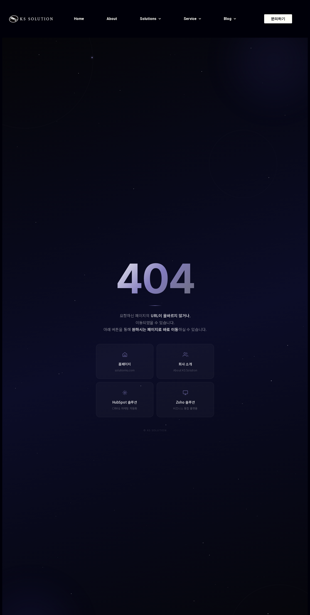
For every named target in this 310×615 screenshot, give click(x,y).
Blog (227, 19)
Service (190, 19)
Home (79, 19)
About (112, 19)
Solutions (148, 19)
